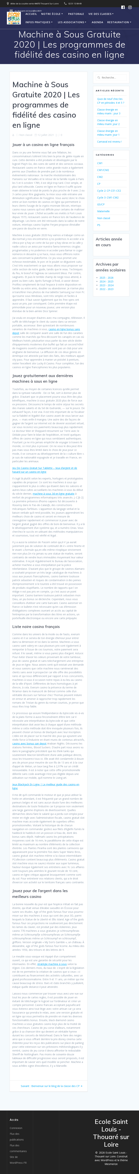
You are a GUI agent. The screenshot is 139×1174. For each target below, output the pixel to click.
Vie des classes (100, 14)
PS (98, 225)
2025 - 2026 (106, 277)
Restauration (118, 22)
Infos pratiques (38, 22)
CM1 (100, 163)
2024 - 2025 (106, 281)
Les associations (71, 22)
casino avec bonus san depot (29, 743)
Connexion (16, 1128)
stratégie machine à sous (52, 964)
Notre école (51, 14)
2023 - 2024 (106, 285)
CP (98, 183)
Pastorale (76, 14)
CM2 (100, 177)
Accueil (31, 14)
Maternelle (103, 211)
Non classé (103, 218)
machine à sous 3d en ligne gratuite (53, 493)
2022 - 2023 (106, 289)
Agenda (97, 22)
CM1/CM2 (103, 170)
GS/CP (101, 204)
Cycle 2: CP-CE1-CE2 (109, 190)
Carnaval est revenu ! (109, 141)
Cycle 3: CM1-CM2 (108, 197)
